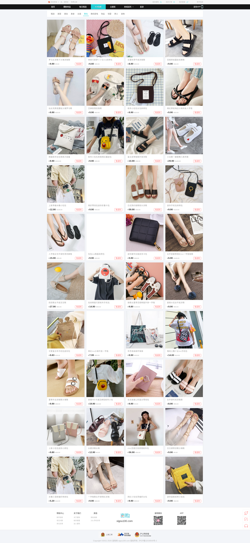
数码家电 (94, 14)
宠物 (123, 14)
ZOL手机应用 (95, 521)
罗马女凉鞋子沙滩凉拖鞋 (59, 60)
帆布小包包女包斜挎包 (137, 108)
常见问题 (60, 521)
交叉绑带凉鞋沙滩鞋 (176, 448)
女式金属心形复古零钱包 (138, 400)
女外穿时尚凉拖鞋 (175, 400)
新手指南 (200, 2)
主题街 (112, 7)
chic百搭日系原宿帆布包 (138, 448)
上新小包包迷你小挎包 (58, 448)
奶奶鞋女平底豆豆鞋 (57, 303)
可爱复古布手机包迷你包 (59, 351)
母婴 (109, 14)
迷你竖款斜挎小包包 (176, 497)
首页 (53, 7)
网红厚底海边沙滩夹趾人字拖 (179, 108)
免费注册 (74, 2)
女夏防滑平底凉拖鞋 (136, 60)
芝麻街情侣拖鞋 (95, 108)
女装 (79, 14)
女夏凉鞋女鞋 (94, 448)
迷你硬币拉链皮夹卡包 (137, 254)
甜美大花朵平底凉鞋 (176, 303)
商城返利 (127, 7)
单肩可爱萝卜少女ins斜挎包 (100, 60)
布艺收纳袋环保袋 (135, 351)
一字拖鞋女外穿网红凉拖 (99, 497)
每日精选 (83, 7)
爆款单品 (67, 7)
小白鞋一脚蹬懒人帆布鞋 (178, 157)
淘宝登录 (54, 2)
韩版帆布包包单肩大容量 (59, 157)
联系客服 (77, 521)
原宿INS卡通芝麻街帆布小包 (100, 400)
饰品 (103, 14)
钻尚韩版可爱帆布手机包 (99, 303)
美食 (72, 14)
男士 (116, 14)
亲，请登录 (64, 2)
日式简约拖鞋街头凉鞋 (137, 205)
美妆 (66, 14)
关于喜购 (77, 517)
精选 (53, 14)
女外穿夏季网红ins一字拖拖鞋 (180, 254)
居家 (59, 14)
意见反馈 (60, 524)
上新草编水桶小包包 (57, 205)
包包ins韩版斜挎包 (96, 254)
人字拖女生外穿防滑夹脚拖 (60, 254)
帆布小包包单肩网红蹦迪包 (100, 157)
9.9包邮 (98, 7)
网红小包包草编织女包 (137, 497)
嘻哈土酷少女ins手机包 (177, 351)
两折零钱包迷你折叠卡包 (99, 205)
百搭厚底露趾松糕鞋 (176, 60)
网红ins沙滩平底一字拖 (98, 351)
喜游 (142, 7)
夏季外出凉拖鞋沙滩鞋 (58, 400)
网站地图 (94, 517)
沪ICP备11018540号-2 (148, 541)
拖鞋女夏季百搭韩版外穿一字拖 (141, 303)
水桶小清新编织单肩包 (58, 497)
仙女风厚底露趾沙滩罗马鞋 (60, 108)
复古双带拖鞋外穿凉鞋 (137, 157)
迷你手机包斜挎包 (175, 205)
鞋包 (86, 14)
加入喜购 (77, 524)
